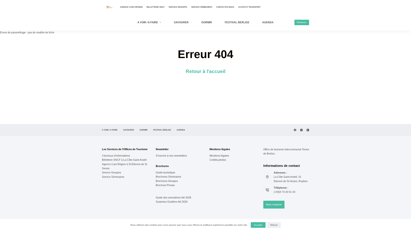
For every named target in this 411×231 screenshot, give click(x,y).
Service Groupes (178, 7)
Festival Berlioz (237, 22)
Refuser (274, 225)
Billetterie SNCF (156, 7)
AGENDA (268, 22)
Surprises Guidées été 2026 (172, 201)
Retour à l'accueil (205, 71)
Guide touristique (165, 172)
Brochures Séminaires (168, 176)
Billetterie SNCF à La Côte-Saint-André (124, 159)
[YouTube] (308, 130)
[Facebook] (295, 130)
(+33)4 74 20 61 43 (284, 192)
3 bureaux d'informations (116, 155)
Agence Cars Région (131, 7)
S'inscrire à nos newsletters (171, 155)
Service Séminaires (201, 7)
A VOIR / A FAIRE (147, 22)
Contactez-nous (225, 7)
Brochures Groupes (167, 181)
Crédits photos (218, 159)
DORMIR (206, 22)
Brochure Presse (165, 185)
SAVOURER (181, 22)
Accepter (258, 225)
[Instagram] (301, 130)
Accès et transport (249, 7)
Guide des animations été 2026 (173, 197)
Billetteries (302, 22)
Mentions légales (219, 155)
